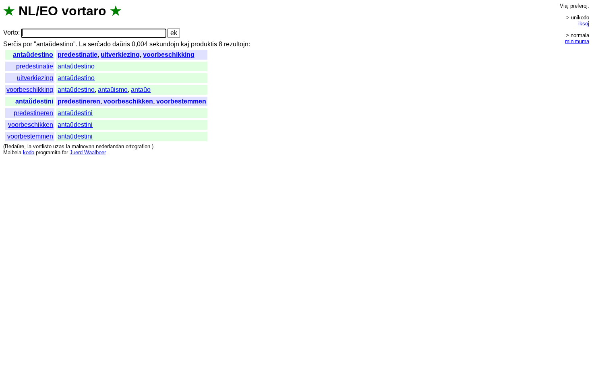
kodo (28, 152)
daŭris (121, 44)
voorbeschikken (128, 101)
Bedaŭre (14, 146)
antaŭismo (113, 89)
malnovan (83, 146)
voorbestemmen (181, 101)
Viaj (564, 6)
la (29, 146)
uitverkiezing (120, 54)
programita (48, 152)
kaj (185, 44)
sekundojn (164, 44)
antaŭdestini (34, 101)
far (65, 152)
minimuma (577, 41)
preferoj (579, 6)
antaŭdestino (33, 54)
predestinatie (77, 54)
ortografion (138, 146)
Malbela (12, 152)
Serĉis (12, 44)
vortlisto (42, 146)
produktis (204, 44)
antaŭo (141, 89)
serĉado (99, 44)
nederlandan (110, 146)
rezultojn (236, 44)
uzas (58, 146)
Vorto (10, 32)
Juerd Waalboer (88, 152)
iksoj (583, 24)
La (82, 44)
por (27, 44)
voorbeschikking (169, 54)
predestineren (79, 101)
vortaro (84, 11)
